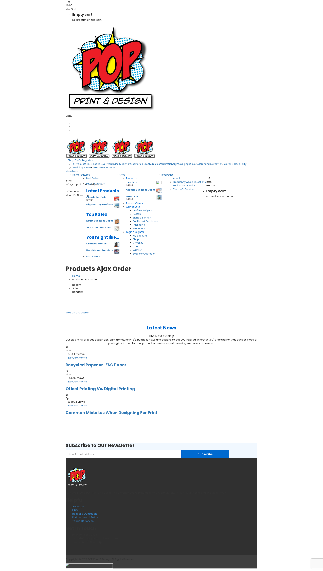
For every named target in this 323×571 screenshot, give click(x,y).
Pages (169, 174)
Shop (122, 174)
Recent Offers (134, 203)
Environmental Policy (85, 517)
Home (76, 174)
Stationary (170, 164)
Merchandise (205, 164)
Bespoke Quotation (105, 167)
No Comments (77, 357)
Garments (219, 164)
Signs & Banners (121, 164)
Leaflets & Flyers (142, 210)
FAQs (75, 510)
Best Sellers (92, 178)
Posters (160, 164)
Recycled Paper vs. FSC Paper (96, 365)
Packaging (182, 164)
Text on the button (77, 312)
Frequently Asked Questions (189, 182)
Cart (135, 246)
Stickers (193, 164)
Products (131, 178)
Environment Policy (184, 185)
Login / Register (135, 232)
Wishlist (137, 250)
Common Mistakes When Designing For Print (111, 412)
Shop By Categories (80, 160)
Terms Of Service (183, 189)
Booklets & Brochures (143, 164)
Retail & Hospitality (235, 164)
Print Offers (93, 256)
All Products (133, 206)
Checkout (139, 242)
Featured (85, 174)
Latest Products (95, 183)
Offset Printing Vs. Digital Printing (100, 389)
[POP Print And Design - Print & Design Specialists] (111, 68)
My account (140, 235)
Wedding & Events (83, 167)
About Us (178, 178)
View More (72, 171)
